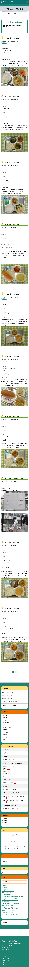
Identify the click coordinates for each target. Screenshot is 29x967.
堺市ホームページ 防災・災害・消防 (10, 903)
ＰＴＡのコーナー (7, 732)
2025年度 (5, 820)
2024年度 (5, 822)
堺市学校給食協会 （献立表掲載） (10, 900)
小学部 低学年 (7, 725)
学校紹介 (6, 715)
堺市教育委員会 (6, 887)
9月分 (9, 766)
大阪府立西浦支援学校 (7, 912)
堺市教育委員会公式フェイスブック (10, 898)
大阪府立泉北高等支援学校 (8, 910)
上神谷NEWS (6, 722)
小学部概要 (10, 789)
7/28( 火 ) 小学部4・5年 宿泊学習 (9, 702)
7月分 (6, 769)
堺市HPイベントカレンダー (8, 907)
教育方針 (6, 717)
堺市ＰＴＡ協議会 (6, 894)
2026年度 (5, 819)
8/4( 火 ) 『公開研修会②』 (7, 695)
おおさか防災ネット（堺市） (8, 905)
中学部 (5, 729)
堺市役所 (4, 885)
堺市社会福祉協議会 (7, 901)
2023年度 (5, 824)
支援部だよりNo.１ (9, 759)
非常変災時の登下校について (11, 808)
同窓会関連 (6, 737)
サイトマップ (5, 950)
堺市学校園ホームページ (8, 891)
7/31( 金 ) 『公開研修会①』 (7, 698)
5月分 (6, 773)
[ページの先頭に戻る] (27, 965)
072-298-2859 (8, 945)
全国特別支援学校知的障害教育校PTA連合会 (12, 896)
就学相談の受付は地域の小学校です (10, 914)
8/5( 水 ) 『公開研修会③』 (7, 692)
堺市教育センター (6, 889)
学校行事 (6, 720)
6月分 (6, 771)
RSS (6, 922)
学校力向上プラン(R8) (10, 783)
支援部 (5, 734)
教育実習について (7, 739)
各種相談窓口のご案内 (10, 753)
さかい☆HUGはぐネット (7, 892)
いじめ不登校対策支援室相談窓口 (10, 909)
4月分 (6, 776)
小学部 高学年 (7, 727)
